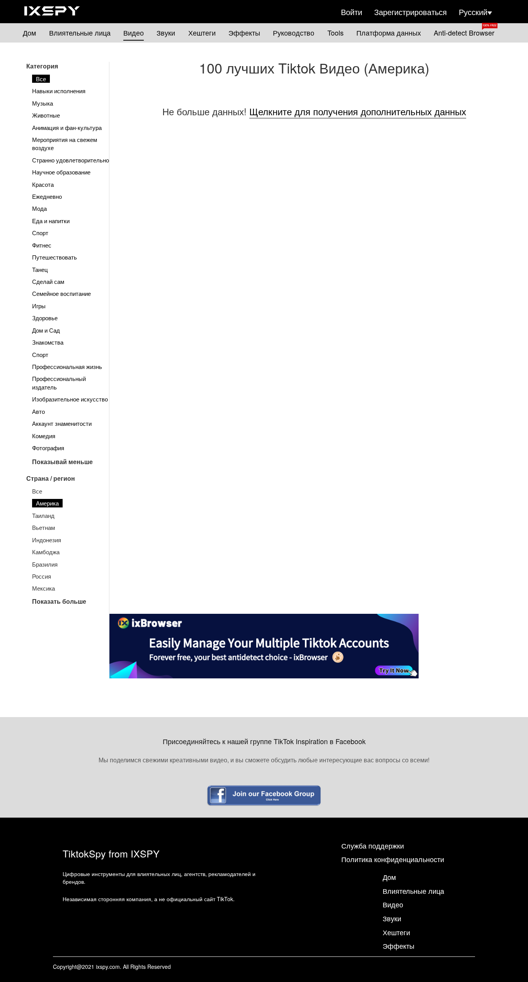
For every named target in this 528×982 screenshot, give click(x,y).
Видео (133, 33)
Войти (351, 12)
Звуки (166, 33)
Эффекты (244, 33)
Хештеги (202, 33)
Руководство (293, 33)
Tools (335, 33)
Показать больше (59, 601)
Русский (473, 12)
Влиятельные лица (80, 33)
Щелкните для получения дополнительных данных (357, 111)
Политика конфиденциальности (392, 859)
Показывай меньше (62, 461)
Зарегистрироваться (410, 12)
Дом (29, 33)
